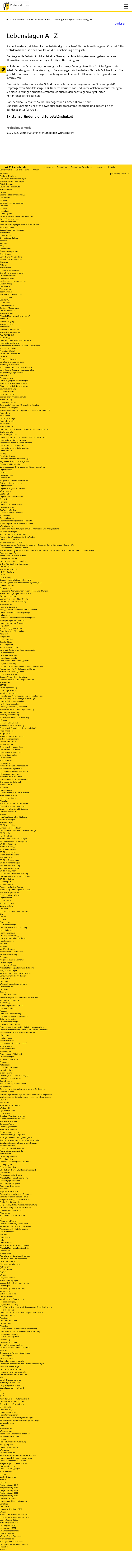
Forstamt (3, 208)
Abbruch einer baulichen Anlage (13, 383)
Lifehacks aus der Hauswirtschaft (13, 1043)
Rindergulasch (6, 1038)
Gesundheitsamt (7, 566)
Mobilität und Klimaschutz (11, 776)
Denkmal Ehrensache (8, 811)
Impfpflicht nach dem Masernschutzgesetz (17, 617)
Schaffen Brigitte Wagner (10, 895)
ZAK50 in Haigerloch (8, 852)
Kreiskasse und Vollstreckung (12, 725)
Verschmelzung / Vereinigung (12, 1299)
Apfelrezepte (5, 1065)
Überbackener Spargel (9, 1021)
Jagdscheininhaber (7, 1110)
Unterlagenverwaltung (9, 935)
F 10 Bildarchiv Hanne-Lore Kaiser (14, 803)
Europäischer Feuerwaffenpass (12, 1118)
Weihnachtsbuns (7, 1040)
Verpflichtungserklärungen (11, 1380)
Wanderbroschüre (7, 1452)
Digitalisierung (6, 469)
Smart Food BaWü (7, 351)
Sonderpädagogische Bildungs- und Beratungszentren (22, 467)
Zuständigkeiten (6, 644)
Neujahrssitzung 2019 (9, 1485)
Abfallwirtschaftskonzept (10, 329)
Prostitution (5, 1102)
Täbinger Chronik (7, 903)
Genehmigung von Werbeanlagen (14, 380)
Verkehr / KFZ (5, 1250)
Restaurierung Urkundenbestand (13, 806)
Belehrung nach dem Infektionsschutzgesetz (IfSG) (20, 582)
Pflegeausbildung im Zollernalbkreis (15, 1199)
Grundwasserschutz (8, 275)
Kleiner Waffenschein (8, 1121)
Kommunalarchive (7, 933)
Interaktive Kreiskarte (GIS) (11, 1509)
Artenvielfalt (5, 424)
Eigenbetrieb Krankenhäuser (12, 747)
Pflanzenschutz (6, 986)
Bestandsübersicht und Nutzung (13, 927)
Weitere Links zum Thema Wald (13, 534)
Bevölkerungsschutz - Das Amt (12, 445)
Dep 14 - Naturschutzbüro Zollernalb (15, 876)
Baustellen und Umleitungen (12, 230)
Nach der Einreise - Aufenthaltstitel (14, 1399)
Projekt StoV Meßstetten (10, 749)
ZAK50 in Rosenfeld (8, 844)
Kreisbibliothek (6, 930)
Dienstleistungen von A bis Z (12, 1388)
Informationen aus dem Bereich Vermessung (18, 1328)
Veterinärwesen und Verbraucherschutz (16, 216)
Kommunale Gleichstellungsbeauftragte (16, 1417)
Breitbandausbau (7, 1533)
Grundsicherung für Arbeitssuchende (15, 1207)
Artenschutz (5, 415)
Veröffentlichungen (8, 949)
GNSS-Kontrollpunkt (8, 1320)
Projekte (3, 946)
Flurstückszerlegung (8, 1302)
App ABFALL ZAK (7, 335)
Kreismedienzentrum (8, 795)
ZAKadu (3, 1275)
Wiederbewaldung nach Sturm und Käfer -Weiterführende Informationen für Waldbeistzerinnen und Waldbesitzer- (47, 550)
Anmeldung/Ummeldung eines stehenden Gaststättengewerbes (26, 1094)
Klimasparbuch (6, 784)
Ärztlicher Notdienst (8, 176)
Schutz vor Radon (7, 310)
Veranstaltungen (7, 1423)
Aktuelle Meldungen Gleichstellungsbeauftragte (19, 1420)
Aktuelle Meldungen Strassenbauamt (15, 1245)
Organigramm (5, 254)
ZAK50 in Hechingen (8, 846)
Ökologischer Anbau (8, 994)
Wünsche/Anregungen (9, 1280)
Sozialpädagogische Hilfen (11, 628)
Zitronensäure (6, 1046)
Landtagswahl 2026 (8, 1525)
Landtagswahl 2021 (8, 1528)
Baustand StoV (6, 757)
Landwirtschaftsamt (8, 221)
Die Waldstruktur (7, 507)
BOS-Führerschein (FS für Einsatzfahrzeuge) (18, 1170)
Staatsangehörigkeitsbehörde (12, 1148)
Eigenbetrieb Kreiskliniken (11, 752)
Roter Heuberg (6, 450)
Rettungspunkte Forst (9, 553)
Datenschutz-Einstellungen (82, 167)
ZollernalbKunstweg (8, 849)
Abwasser (4, 262)
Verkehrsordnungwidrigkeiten (12, 1134)
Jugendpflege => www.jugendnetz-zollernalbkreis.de (21, 666)
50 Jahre (3, 246)
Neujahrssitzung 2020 (9, 1487)
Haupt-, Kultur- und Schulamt (12, 623)
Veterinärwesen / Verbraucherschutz (15, 1347)
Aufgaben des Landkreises (11, 483)
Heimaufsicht (5, 1153)
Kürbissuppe (5, 1035)
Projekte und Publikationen (11, 464)
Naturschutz (5, 413)
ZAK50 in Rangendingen (10, 863)
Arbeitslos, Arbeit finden (38, 19)
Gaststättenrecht (7, 1091)
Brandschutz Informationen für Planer (16, 442)
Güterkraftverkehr (7, 1261)
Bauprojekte (5, 733)
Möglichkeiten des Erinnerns (12, 960)
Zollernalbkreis (6, 1471)
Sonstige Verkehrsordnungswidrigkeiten (16, 1137)
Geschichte (4, 1506)
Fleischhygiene (6, 1355)
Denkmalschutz (6, 432)
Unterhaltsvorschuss (8, 655)
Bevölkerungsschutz (8, 434)
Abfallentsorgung (7, 321)
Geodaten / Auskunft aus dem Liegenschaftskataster (21, 1312)
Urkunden (4, 908)
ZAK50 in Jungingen (8, 871)
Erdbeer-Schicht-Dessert (10, 1024)
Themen (3, 240)
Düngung (4, 981)
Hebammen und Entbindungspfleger (15, 612)
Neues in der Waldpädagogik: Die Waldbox (17, 537)
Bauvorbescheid (6, 378)
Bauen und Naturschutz (10, 187)
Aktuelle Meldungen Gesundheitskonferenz (18, 1455)
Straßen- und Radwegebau (11, 1210)
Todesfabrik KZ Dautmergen (11, 951)
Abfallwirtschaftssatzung (10, 332)
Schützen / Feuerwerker (9, 308)
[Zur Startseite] (16, 6)
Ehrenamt (4, 957)
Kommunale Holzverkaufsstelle (13, 555)
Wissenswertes (6, 604)
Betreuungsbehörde (8, 1156)
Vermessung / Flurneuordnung (12, 1288)
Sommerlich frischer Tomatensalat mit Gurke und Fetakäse (24, 1029)
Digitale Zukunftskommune (11, 496)
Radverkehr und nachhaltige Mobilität (16, 1226)
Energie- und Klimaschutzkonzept (14, 771)
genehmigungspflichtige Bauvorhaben (16, 367)
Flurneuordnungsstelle (9, 1336)
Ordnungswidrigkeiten (9, 1132)
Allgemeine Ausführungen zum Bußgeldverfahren (20, 1140)
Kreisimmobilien (7, 731)
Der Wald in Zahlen (8, 510)
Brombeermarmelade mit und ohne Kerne (17, 1032)
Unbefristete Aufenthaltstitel (12, 1401)
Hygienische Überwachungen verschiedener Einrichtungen (24, 591)
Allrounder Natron (7, 1048)
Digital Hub (4, 494)
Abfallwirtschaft (6, 184)
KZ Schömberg (6, 836)
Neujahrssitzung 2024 (9, 1493)
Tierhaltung (4, 1003)
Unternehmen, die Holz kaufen (13, 561)
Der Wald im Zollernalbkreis (11, 504)
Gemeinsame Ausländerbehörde (13, 1374)
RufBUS (3, 1272)
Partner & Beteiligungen (10, 1468)
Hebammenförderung (9, 1447)
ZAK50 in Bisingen (7, 819)
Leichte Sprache (22, 170)
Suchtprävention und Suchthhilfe (14, 599)
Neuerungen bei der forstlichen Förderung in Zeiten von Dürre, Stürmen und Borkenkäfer (37, 545)
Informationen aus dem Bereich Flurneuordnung (20, 1331)
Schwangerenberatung (9, 712)
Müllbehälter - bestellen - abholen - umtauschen (20, 345)
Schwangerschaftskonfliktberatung (14, 717)
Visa (1, 1377)
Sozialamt (4, 205)
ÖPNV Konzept (6, 1269)
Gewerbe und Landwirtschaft (12, 273)
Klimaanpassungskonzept (10, 774)
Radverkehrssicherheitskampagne (14, 1229)
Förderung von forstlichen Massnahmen (16, 523)
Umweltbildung (6, 1070)
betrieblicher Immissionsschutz (13, 281)
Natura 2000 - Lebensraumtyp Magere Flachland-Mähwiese (24, 429)
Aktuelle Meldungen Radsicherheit (14, 1248)
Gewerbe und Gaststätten (10, 1078)
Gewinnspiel (5, 1285)
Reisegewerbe (5, 1086)
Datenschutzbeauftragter (10, 1186)
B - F (2, 1393)
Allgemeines (5, 1213)
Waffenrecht (5, 1108)
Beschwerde (5, 286)
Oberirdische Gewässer (9, 270)
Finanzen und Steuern (9, 723)
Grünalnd (4, 989)
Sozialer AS (4, 300)
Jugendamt (4, 211)
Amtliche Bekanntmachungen (12, 181)
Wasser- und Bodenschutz (11, 259)
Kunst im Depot (6, 822)
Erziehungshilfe (6, 639)
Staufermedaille (6, 906)
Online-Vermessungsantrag (11, 1345)
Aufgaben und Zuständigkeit (12, 736)
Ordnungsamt (6, 213)
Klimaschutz (5, 763)
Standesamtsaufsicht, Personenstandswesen (18, 1143)
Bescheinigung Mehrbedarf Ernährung (16, 1194)
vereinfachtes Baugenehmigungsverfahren (17, 370)
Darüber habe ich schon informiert (14, 1283)
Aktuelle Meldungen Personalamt (14, 1178)
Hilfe (2, 1425)
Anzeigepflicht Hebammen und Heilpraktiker (18, 609)
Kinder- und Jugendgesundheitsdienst (16, 593)
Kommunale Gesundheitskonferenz (14, 1434)
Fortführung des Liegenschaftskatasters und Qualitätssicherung (26, 1307)
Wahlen (3, 1512)
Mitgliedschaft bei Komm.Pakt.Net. (14, 480)
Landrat (3, 1474)
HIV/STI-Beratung (7, 572)
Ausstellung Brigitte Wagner (11, 887)
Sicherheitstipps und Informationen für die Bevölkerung (23, 437)
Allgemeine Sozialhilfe (9, 1191)
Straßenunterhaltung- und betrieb (14, 1223)
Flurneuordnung (7, 1310)
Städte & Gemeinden (8, 1477)
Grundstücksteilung (8, 389)
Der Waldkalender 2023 (9, 539)
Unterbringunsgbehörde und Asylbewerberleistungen (22, 1363)
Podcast (3, 814)
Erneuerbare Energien (9, 407)
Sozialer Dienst (6, 642)
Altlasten (3, 265)
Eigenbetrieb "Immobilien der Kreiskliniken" (18, 728)
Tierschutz (4, 1350)
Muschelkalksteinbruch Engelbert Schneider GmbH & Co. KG (25, 410)
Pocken (3, 916)
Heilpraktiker (5, 615)
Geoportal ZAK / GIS (8, 1315)
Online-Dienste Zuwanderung (12, 1404)
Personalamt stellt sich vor (11, 1175)
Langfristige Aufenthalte (10, 1385)
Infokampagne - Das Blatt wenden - (14, 547)
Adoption (4, 634)
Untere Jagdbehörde (8, 1126)
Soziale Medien (6, 235)
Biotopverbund (6, 426)
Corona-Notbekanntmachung (12, 195)
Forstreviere (5, 515)
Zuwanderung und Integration (12, 1361)
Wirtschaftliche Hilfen (9, 647)
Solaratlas (4, 787)
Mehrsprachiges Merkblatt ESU (12, 620)
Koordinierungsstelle (8, 658)
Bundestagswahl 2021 (9, 1522)
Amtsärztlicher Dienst (9, 569)
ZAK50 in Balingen (7, 879)
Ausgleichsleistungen (8, 970)
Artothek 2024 (6, 857)
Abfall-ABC (4, 318)
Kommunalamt (6, 189)
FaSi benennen (6, 297)
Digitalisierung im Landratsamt (12, 488)
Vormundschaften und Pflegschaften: (15, 660)
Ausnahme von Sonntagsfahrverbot (15, 1256)
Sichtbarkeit (5, 1237)
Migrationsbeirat (7, 1539)
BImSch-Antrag (6, 284)
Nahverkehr (5, 1267)
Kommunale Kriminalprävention (13, 1501)
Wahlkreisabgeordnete (9, 1531)
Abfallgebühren (6, 324)
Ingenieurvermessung (9, 1304)
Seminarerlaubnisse (8, 1167)
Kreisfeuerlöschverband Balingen (13, 817)
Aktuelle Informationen (9, 1436)
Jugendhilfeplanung (8, 663)
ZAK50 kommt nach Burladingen (13, 838)
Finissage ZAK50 (6, 884)
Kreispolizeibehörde (8, 1129)
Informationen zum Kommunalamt (14, 792)
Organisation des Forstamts (11, 512)
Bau (1, 1218)
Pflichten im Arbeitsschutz (11, 294)
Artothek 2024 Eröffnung (10, 865)
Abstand (3, 1234)
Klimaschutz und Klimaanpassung (14, 766)
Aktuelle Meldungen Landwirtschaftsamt (17, 968)
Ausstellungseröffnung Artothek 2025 (15, 889)
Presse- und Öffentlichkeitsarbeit (13, 1460)
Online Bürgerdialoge (9, 238)
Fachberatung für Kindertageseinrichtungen (18, 669)
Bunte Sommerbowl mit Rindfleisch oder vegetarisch (22, 1027)
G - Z (2, 1396)
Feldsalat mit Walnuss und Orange (14, 1016)
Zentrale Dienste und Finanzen (12, 1215)
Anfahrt (36, 170)
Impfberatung (5, 577)
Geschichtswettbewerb (9, 855)
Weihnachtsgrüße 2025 (9, 892)
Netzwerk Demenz (7, 1466)
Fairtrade (3, 243)
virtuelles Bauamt (7, 391)
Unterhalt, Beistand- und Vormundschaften (18, 650)
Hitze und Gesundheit (9, 607)
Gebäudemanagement (9, 739)
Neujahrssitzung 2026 (9, 1495)
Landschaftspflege (7, 418)
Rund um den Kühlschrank (11, 1054)
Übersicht (101, 167)
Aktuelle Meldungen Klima (11, 768)
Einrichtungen (6, 337)
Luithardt (4, 919)
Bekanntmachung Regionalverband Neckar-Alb (19, 224)
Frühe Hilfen (5, 682)
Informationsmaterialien (10, 343)
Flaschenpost (5, 881)
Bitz (1, 914)
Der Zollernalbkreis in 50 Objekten (14, 809)
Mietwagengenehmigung (10, 1264)
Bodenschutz (5, 267)
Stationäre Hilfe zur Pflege (11, 1202)
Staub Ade (4, 1062)
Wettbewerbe (5, 491)
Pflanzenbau (5, 978)
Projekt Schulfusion (8, 741)
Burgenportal (5, 922)
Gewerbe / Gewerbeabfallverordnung (15, 340)
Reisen (2, 574)
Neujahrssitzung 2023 (9, 1490)
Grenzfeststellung (7, 1296)
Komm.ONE (125, 173)
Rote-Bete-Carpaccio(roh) (10, 1013)
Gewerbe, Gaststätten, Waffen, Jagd (14, 1075)
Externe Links (5, 1323)
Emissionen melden (8, 402)
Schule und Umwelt (8, 348)
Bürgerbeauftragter (8, 1412)
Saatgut (3, 992)
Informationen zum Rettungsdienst (14, 448)
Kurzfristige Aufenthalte (10, 1382)
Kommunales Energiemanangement (15, 779)
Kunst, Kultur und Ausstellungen (13, 938)
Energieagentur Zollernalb (10, 782)
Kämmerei (4, 200)
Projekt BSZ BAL (6, 744)
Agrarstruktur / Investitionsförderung (15, 973)
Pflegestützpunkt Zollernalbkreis (13, 1463)
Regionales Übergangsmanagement (14, 461)
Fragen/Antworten (7, 1277)
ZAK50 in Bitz (5, 833)
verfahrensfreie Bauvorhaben (12, 362)
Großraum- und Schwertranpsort (13, 1258)
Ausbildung (4, 1318)
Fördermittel (5, 477)
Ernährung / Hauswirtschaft (11, 1005)
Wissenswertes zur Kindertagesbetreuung (17, 679)
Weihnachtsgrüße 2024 (9, 868)
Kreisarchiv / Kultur (8, 798)
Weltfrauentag (6, 1431)
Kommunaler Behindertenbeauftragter (16, 1458)
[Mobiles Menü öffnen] (125, 6)
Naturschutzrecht (7, 421)
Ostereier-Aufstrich (8, 1019)
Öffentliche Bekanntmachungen (13, 178)
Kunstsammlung (7, 941)
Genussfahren (6, 1242)
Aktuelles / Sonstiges (8, 531)
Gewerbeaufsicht (7, 278)
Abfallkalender (6, 326)
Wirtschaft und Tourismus (10, 1536)
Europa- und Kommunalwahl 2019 (14, 1517)
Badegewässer (6, 588)
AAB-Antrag (4, 375)
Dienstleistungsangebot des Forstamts (16, 521)
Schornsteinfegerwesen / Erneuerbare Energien (19, 405)
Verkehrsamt (5, 197)
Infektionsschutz (7, 585)
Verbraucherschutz (7, 1358)
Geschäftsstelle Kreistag (9, 219)
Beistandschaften (7, 652)
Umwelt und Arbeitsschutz (11, 257)
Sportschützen (6, 1113)
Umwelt (3, 192)
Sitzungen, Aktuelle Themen (11, 1541)
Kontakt (111, 167)
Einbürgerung (5, 1407)
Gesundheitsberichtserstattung (13, 601)
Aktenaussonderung (8, 954)
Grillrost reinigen (7, 1056)
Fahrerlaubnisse (6, 1159)
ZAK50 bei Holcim (7, 825)
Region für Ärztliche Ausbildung (13, 1442)
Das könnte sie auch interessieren (14, 1544)
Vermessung (5, 1291)
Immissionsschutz (7, 394)
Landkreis (4, 1504)
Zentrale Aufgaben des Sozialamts (14, 1197)
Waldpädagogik (6, 526)
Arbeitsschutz (5, 289)
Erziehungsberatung (8, 687)
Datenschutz (62, 167)
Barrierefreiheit (6, 170)
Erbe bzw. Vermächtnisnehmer (12, 1116)
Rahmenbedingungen (9, 359)
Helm (2, 1240)
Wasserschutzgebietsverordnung (13, 984)
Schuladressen (6, 760)
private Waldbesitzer (8, 558)
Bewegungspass (6, 1444)
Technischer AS (6, 292)
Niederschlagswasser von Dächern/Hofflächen (19, 997)
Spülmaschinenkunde (9, 1059)
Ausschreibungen (7, 227)
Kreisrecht (4, 1479)
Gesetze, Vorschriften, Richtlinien (13, 677)
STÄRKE (3, 685)
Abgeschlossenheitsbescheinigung (14, 386)
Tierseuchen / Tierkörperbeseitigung (15, 1353)
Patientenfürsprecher (9, 1415)
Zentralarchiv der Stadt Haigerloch (14, 841)
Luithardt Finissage (8, 924)
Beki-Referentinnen (8, 1008)
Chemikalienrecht (7, 305)
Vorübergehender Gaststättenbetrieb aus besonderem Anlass (25, 1097)
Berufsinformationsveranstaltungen (15, 458)
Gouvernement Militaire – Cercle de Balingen (18, 830)
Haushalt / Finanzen (8, 1498)
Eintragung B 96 (6, 1164)
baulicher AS (5, 302)
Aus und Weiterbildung (9, 1000)
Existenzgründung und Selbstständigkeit (72, 19)
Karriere (3, 1549)
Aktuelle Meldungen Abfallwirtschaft (15, 316)
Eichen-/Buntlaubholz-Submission (14, 564)
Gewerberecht (6, 1081)
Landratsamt (18, 19)
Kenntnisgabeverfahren (9, 364)
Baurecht (3, 356)
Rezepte (3, 1011)
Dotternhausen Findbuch (10, 828)
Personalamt (5, 1172)
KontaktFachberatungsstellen (12, 671)
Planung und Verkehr (9, 1221)
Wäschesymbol (6, 1051)
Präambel (4, 1547)
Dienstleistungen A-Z (8, 1409)
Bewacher (4, 1100)
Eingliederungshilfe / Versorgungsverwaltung (18, 1205)
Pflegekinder (5, 636)
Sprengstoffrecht (7, 1124)
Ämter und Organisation (10, 251)
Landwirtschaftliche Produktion (13, 976)
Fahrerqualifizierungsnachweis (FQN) (15, 1161)
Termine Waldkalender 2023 (11, 542)
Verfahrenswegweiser (9, 693)
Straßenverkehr (6, 1253)
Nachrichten (5, 232)
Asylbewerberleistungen (10, 1366)
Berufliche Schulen (7, 456)
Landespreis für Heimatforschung (14, 873)
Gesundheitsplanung (8, 596)
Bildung (3, 453)
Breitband (4, 472)
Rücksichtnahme (7, 1231)
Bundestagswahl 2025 (9, 1520)
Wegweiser (4, 1450)
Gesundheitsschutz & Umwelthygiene (15, 580)
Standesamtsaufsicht (8, 1145)
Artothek (3, 943)
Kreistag (3, 1482)
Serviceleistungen (7, 518)
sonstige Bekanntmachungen (12, 203)
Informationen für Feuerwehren (13, 440)
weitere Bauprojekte (8, 755)
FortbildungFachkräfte (9, 674)
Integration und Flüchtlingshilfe (13, 1372)
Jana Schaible (5, 900)
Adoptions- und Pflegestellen (12, 631)
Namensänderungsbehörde (11, 1151)
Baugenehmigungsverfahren (12, 372)
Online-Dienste (6, 499)
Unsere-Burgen (6, 962)
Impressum (48, 167)
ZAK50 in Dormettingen (9, 860)
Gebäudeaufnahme (8, 1294)
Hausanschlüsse (6, 475)
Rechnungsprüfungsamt (10, 1180)
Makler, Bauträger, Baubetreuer (13, 1083)
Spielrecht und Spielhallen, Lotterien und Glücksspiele (22, 1089)
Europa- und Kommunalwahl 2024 (14, 1514)
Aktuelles (4, 173)
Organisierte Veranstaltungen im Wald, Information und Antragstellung (29, 529)
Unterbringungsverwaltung (11, 1369)
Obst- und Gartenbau (9, 1067)
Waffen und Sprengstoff (10, 1105)
